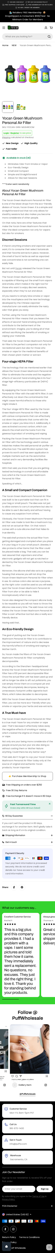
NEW (14, 45)
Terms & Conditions (29, 1237)
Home (5, 45)
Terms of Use (38, 1196)
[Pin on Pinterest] (22, 887)
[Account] (46, 27)
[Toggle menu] (3, 27)
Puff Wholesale (18, 1248)
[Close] (49, 803)
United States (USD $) (17, 1214)
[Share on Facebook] (14, 887)
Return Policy (9, 1237)
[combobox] (27, 36)
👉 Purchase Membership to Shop (27, 776)
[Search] (49, 36)
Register (15, 133)
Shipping (6, 137)
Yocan (18, 268)
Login (6, 133)
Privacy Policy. (8, 1199)
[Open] (6, 1246)
